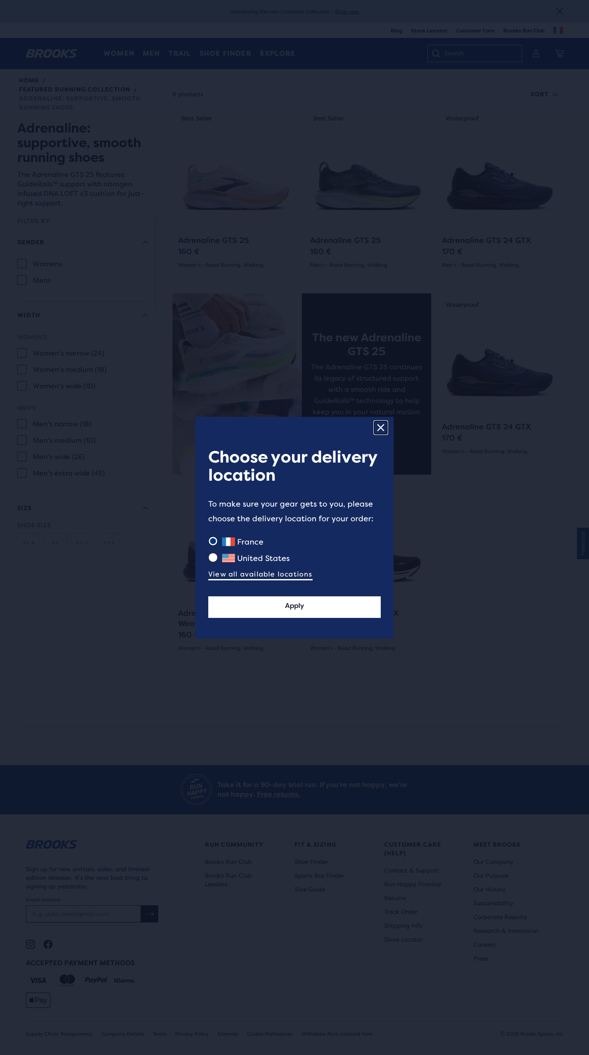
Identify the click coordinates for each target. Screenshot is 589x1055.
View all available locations (260, 574)
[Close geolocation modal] (380, 427)
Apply (294, 606)
